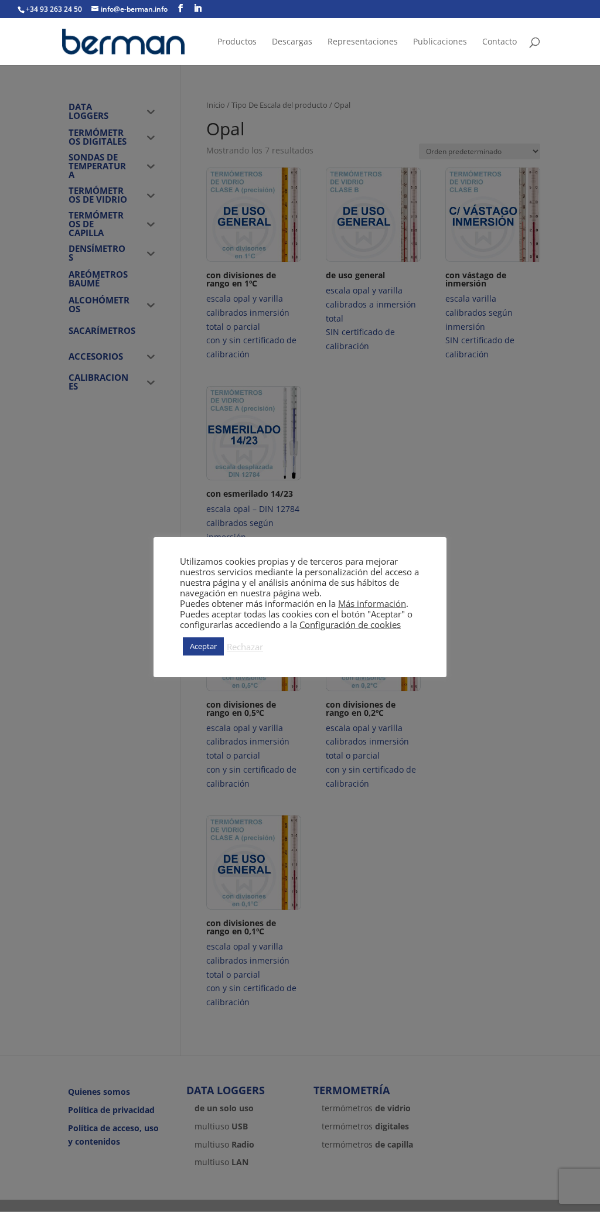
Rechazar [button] (245, 646)
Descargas (292, 42)
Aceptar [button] (203, 646)
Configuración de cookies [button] (350, 624)
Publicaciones (440, 42)
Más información (372, 603)
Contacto (499, 42)
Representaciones (363, 42)
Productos (237, 42)
